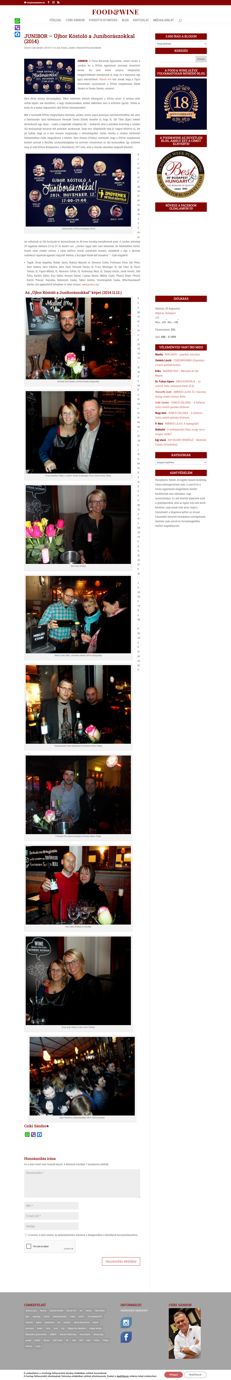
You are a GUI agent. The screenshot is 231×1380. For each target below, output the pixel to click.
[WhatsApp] (17, 21)
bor (58, 47)
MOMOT (53, 1334)
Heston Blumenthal (81, 1322)
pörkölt (37, 1340)
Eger (27, 1316)
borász (64, 47)
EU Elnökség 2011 (95, 1316)
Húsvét (95, 1322)
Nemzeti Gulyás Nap (68, 1334)
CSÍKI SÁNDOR (75, 20)
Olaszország (98, 1334)
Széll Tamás (58, 1340)
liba (62, 1328)
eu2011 (81, 1316)
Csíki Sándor (37, 47)
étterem (29, 1346)
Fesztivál (29, 1322)
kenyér (40, 1328)
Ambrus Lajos (31, 1310)
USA (81, 1340)
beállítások (123, 1376)
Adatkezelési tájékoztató (134, 1310)
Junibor (71, 47)
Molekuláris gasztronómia (36, 1334)
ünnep (38, 1346)
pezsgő (28, 1340)
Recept (47, 1340)
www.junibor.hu (90, 284)
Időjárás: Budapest (165, 313)
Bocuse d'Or (71, 1310)
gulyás (38, 1322)
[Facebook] (17, 34)
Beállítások (195, 1374)
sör (67, 1340)
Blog (125, 20)
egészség (36, 1316)
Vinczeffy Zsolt (163, 392)
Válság (105, 1340)
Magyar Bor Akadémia (77, 1328)
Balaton (43, 1310)
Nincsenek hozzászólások (89, 47)
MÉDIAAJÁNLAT (163, 20)
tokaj (74, 1340)
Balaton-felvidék (56, 1310)
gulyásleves (49, 1322)
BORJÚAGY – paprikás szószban (182, 354)
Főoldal (56, 20)
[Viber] (17, 27)
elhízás (46, 1316)
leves (56, 1328)
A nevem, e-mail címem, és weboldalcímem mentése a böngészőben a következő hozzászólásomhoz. (83, 1235)
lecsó (48, 1328)
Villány (96, 1340)
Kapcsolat (141, 20)
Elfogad (173, 1374)
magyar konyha (95, 1328)
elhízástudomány (60, 1316)
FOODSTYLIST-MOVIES (103, 20)
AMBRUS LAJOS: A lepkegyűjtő (182, 423)
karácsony (30, 1328)
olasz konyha (85, 1334)
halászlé (67, 1322)
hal (59, 1322)
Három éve (105, 79)
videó (88, 1340)
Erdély (72, 1316)
